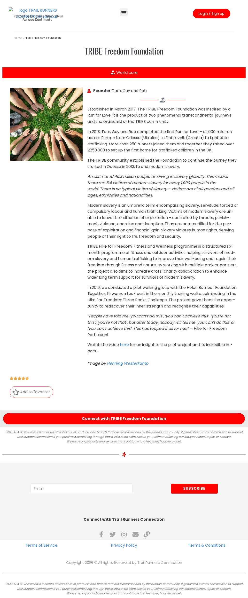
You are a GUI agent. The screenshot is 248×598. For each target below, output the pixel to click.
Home (18, 37)
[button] (124, 12)
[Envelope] (135, 534)
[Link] (147, 534)
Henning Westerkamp (127, 363)
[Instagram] (124, 534)
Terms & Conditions (206, 545)
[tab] (124, 72)
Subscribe (194, 488)
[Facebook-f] (101, 534)
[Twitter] (113, 534)
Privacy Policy (124, 545)
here (124, 344)
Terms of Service (41, 545)
